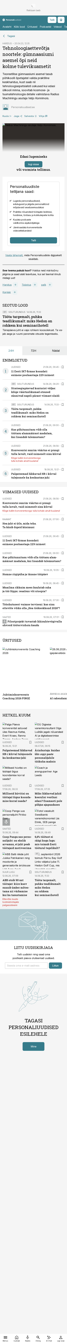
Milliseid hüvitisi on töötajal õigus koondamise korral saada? (16, 797)
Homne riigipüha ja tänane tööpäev (25, 574)
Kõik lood (19, 26)
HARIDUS (7, 43)
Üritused (32, 26)
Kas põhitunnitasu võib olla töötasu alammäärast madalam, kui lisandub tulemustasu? (31, 433)
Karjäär (6, 292)
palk (43, 284)
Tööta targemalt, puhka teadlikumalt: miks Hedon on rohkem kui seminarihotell (27, 321)
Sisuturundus (16, 312)
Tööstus (26, 284)
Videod (58, 26)
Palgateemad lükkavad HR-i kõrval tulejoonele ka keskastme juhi (17, 754)
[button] (26, 965)
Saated (6, 617)
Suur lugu (8, 872)
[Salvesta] (63, 367)
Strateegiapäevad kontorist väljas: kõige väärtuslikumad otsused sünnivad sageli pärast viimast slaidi (35, 392)
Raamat (6, 519)
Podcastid (45, 26)
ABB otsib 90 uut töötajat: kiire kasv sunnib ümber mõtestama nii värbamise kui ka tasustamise (15, 887)
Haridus (7, 284)
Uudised (16, 367)
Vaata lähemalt (14, 255)
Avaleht (6, 26)
